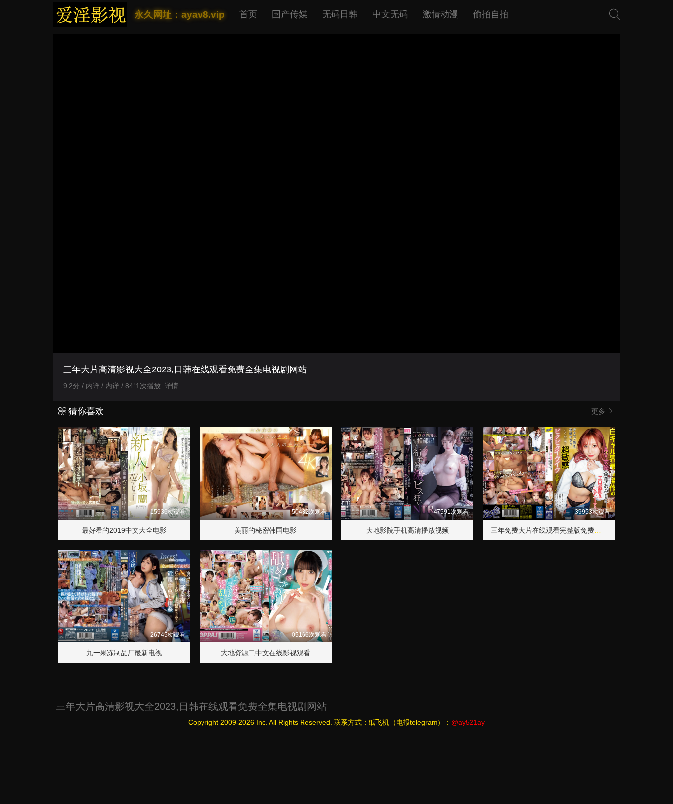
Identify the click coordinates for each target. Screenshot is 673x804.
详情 (171, 386)
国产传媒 (289, 14)
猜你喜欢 (85, 411)
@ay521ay (468, 722)
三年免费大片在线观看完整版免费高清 (549, 530)
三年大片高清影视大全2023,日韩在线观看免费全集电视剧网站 (191, 706)
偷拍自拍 (490, 14)
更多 (599, 411)
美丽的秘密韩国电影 (266, 530)
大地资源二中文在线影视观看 (265, 653)
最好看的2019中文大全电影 (124, 530)
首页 (248, 14)
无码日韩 (340, 14)
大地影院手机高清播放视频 (407, 530)
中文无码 (390, 14)
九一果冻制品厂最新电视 (124, 653)
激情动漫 (440, 14)
